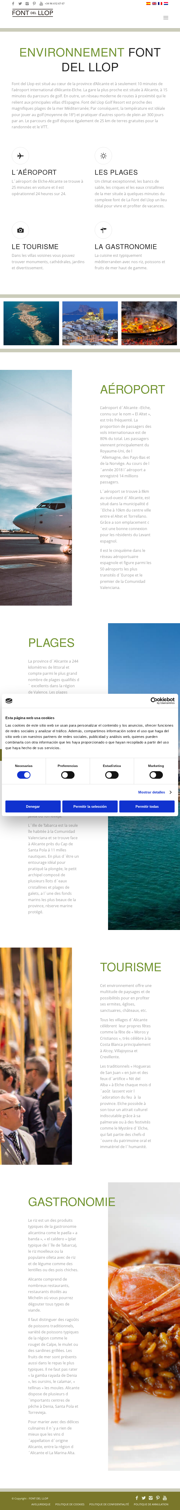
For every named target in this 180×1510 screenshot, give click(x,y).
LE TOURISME (35, 246)
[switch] (68, 775)
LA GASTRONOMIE (126, 246)
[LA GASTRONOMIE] (103, 230)
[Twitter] (20, 3)
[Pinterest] (34, 3)
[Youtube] (41, 3)
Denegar (33, 806)
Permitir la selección (90, 806)
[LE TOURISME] (20, 230)
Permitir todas (147, 806)
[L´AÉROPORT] (20, 155)
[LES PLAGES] (103, 155)
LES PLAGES (116, 172)
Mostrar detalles (151, 792)
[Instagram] (27, 3)
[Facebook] (13, 3)
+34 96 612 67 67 (54, 3)
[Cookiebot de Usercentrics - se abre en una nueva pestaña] (154, 700)
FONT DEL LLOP (38, 1498)
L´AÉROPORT (34, 172)
